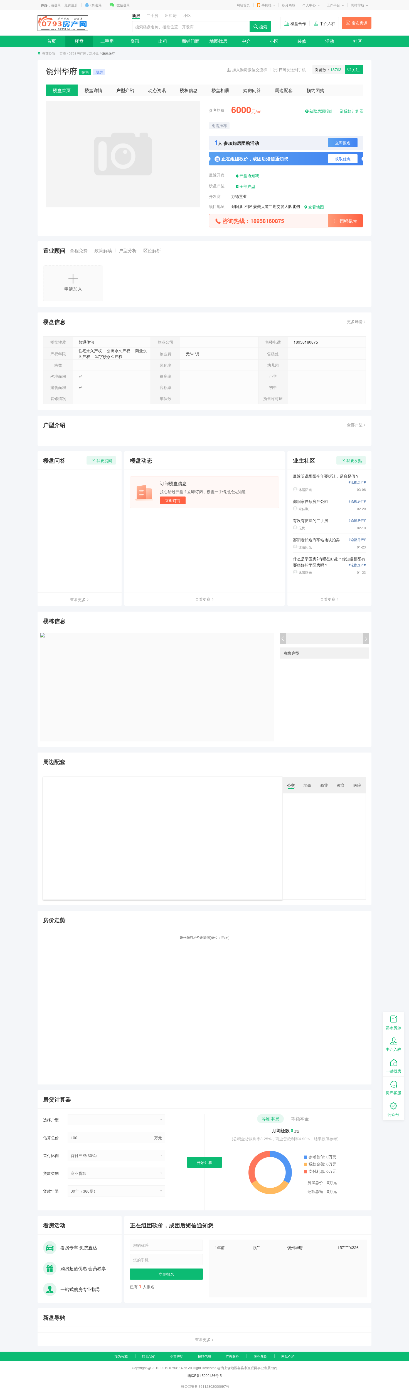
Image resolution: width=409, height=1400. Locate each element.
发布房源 (359, 23)
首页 (51, 41)
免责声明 (176, 1356)
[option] (289, 1247)
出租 (162, 41)
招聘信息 (204, 1356)
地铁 (307, 785)
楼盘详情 (93, 90)
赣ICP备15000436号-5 (205, 1375)
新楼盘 (94, 53)
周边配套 (284, 90)
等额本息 (270, 1118)
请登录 (56, 5)
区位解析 (152, 250)
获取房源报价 (321, 111)
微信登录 (123, 5)
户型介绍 (125, 90)
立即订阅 (173, 500)
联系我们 (149, 1356)
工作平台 (333, 5)
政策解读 (103, 250)
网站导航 (357, 5)
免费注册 (71, 5)
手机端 (267, 5)
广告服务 (232, 1356)
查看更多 (78, 599)
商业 (324, 785)
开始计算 (204, 1162)
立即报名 (343, 142)
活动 (329, 41)
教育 (341, 785)
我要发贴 (354, 460)
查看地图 (316, 207)
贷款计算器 (353, 111)
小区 (274, 41)
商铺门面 (190, 41)
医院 (357, 785)
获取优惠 (343, 159)
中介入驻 (327, 23)
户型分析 (128, 250)
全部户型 (247, 186)
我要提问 (104, 460)
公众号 (393, 1114)
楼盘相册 (220, 90)
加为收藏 (121, 1356)
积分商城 (288, 5)
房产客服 (393, 1092)
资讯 (134, 41)
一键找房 (393, 1071)
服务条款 (260, 1356)
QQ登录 (96, 5)
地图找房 (218, 41)
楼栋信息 (189, 90)
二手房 (107, 41)
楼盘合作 (298, 23)
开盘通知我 (249, 175)
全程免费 (79, 250)
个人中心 (309, 5)
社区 (357, 41)
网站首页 (243, 5)
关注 (355, 69)
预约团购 (315, 90)
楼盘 (79, 41)
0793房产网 (78, 53)
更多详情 (355, 321)
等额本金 (300, 1118)
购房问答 (252, 90)
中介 (246, 41)
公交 (291, 785)
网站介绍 (288, 1356)
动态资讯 (157, 90)
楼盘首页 (62, 90)
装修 (301, 41)
